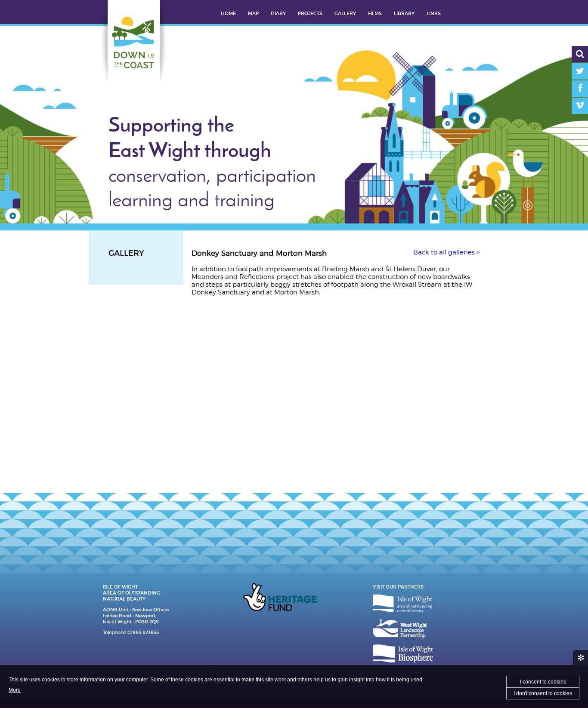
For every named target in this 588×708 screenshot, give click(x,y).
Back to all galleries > (446, 252)
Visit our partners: (398, 587)
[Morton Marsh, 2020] (428, 346)
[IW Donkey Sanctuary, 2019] (237, 346)
